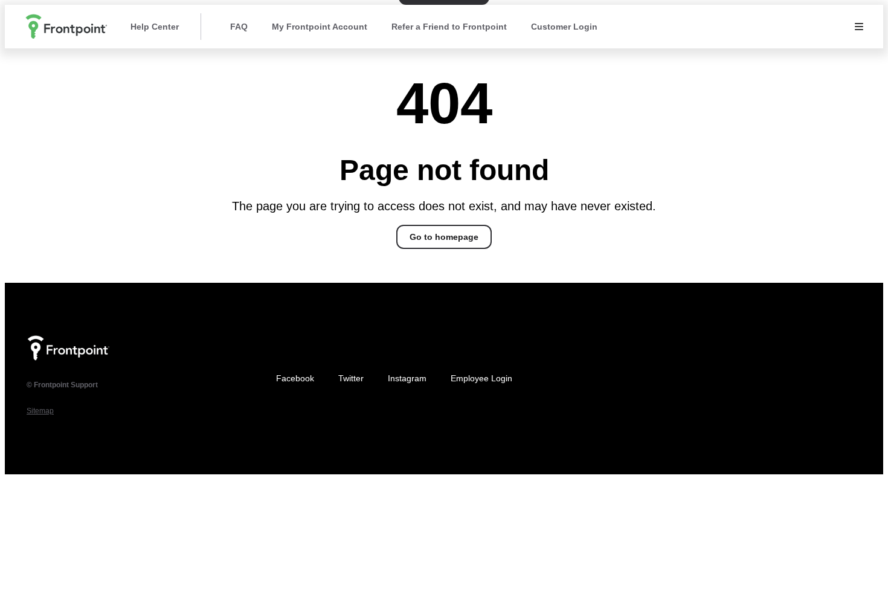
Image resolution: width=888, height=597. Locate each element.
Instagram (407, 378)
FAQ (239, 26)
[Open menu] (859, 26)
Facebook (295, 378)
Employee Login (481, 378)
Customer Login (564, 26)
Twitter (351, 378)
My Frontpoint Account (319, 26)
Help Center (154, 26)
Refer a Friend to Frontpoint (449, 26)
